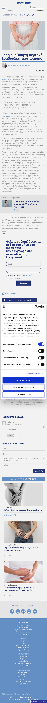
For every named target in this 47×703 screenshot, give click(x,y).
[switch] (41, 351)
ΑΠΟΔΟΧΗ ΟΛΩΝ (23, 380)
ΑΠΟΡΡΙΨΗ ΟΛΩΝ (23, 394)
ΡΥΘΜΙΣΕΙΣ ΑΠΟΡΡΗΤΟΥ (39, 701)
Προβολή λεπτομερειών (31, 373)
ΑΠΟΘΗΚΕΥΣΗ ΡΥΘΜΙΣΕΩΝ (23, 387)
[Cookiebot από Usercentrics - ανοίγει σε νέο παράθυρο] (34, 306)
